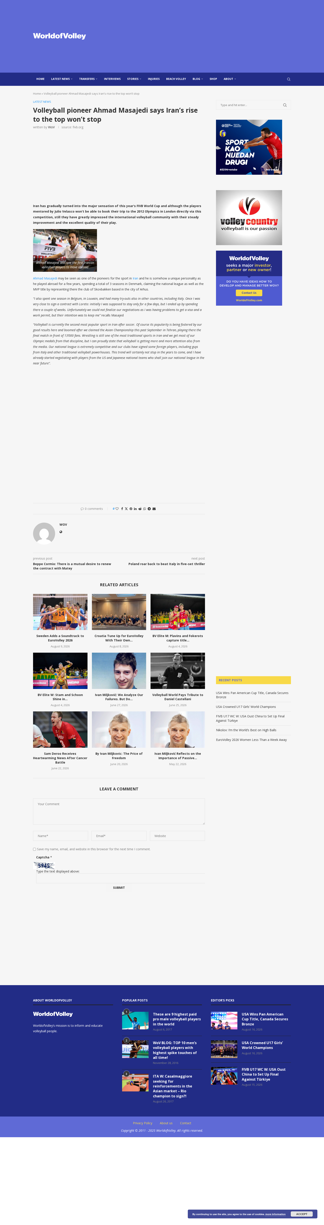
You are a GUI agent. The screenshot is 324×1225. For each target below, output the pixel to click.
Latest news (60, 79)
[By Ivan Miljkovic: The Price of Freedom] (119, 729)
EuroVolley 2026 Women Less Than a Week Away (251, 740)
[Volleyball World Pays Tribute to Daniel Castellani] (178, 671)
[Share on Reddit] (140, 509)
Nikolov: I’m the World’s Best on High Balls (246, 730)
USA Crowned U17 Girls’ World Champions (246, 707)
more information (275, 1214)
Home (40, 79)
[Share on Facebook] (122, 509)
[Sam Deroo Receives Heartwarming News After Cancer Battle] (60, 729)
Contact (185, 1123)
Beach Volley (176, 79)
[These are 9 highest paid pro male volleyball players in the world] (135, 1020)
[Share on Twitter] (126, 509)
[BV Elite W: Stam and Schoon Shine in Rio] (60, 671)
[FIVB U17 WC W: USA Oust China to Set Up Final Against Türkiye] (224, 1076)
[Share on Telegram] (149, 509)
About (228, 79)
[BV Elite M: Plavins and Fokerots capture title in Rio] (178, 612)
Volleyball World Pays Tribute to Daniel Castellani (177, 697)
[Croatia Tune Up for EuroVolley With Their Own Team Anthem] (119, 612)
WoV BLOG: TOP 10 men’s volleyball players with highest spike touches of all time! (175, 1050)
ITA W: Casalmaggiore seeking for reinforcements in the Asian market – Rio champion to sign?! (172, 1086)
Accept (301, 1214)
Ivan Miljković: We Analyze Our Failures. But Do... (119, 697)
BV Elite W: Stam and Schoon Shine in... (60, 697)
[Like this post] (117, 509)
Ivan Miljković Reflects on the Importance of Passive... (178, 755)
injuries (154, 79)
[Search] (289, 79)
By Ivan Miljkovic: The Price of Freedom (119, 755)
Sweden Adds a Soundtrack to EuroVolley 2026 (60, 638)
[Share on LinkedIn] (135, 509)
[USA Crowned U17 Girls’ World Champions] (224, 1049)
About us (166, 1123)
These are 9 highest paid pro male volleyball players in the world (177, 1019)
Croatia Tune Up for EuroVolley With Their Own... (119, 638)
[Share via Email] (154, 509)
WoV (51, 127)
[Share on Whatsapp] (144, 509)
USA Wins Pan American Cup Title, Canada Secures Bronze (265, 1019)
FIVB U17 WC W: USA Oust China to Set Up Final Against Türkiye (264, 1074)
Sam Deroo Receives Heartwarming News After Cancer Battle (60, 757)
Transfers (87, 79)
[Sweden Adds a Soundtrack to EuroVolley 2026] (60, 612)
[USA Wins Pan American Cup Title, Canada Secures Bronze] (224, 1020)
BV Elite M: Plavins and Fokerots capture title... (178, 638)
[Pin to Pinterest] (131, 509)
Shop (213, 79)
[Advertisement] (206, 36)
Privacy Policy (142, 1123)
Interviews (112, 79)
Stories (132, 79)
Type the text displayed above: (58, 871)
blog (196, 79)
